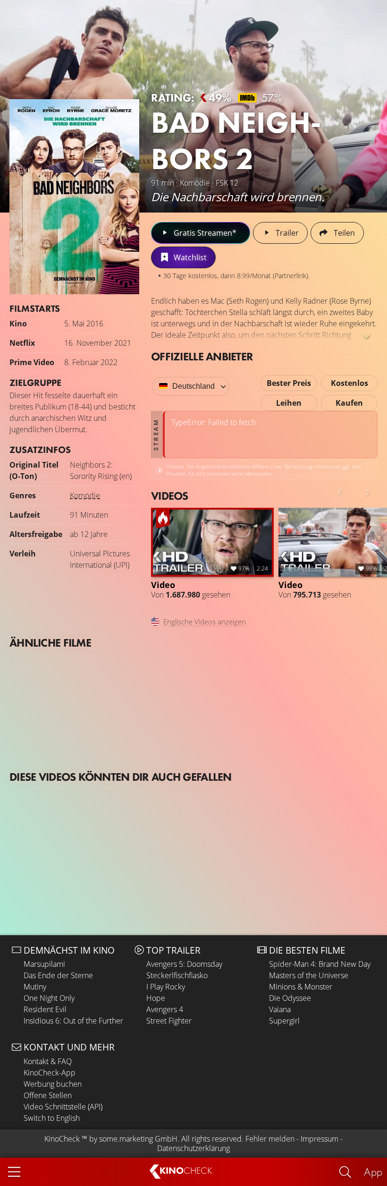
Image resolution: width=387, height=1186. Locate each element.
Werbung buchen (53, 1084)
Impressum (319, 1139)
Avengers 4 (164, 1009)
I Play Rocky (165, 986)
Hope (155, 998)
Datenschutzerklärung (193, 1148)
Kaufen (349, 403)
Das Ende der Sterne (58, 975)
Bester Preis (289, 383)
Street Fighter (169, 1020)
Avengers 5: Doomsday (184, 964)
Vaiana (280, 1009)
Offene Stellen (48, 1095)
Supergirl (284, 1020)
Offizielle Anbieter (202, 356)
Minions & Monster (300, 986)
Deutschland (193, 386)
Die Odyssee (290, 998)
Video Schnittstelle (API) (63, 1106)
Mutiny (35, 986)
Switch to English (52, 1118)
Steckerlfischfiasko (177, 975)
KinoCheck (62, 1139)
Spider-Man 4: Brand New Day (319, 964)
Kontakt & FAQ (48, 1061)
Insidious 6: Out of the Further (73, 1020)
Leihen (289, 403)
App (373, 1171)
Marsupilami (44, 964)
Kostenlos (349, 383)
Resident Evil (45, 1009)
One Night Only (49, 998)
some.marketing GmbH (138, 1139)
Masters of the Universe (308, 975)
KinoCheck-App (50, 1072)
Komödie (85, 495)
